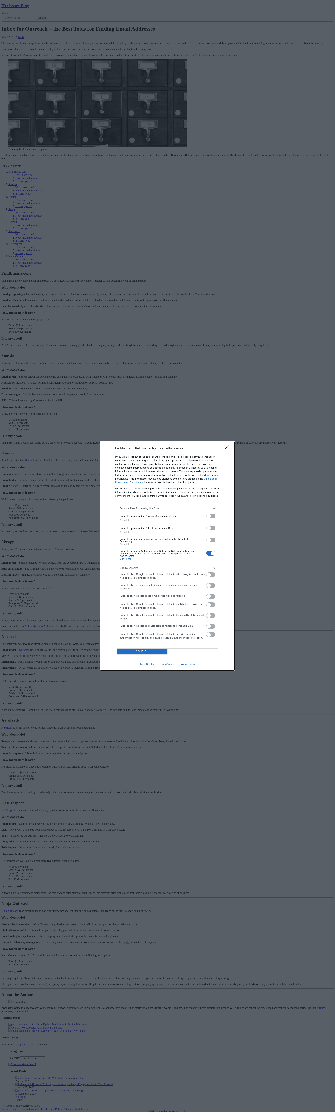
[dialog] (167, 556)
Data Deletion (147, 663)
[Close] (228, 448)
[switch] (210, 516)
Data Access (167, 663)
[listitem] (167, 508)
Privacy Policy (187, 663)
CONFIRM (142, 651)
